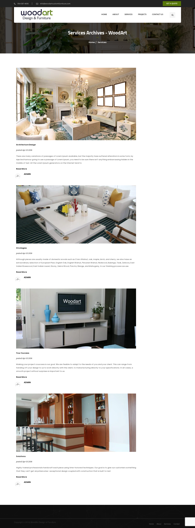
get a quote (171, 3)
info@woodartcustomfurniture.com (55, 3)
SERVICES (128, 14)
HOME (104, 14)
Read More (21, 169)
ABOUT (115, 14)
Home (92, 42)
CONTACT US (157, 14)
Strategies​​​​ (21, 248)
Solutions (21, 456)
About (159, 524)
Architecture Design (26, 145)
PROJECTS (142, 14)
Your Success (22, 353)
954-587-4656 (23, 3)
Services (102, 42)
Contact (177, 524)
